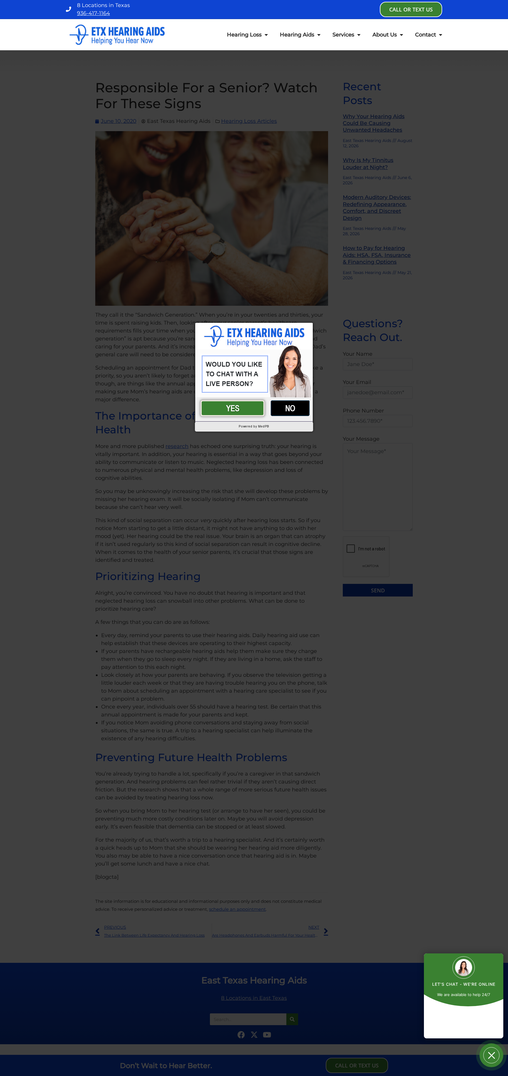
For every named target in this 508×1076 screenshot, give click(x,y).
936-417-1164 (93, 13)
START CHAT (463, 1016)
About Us (384, 34)
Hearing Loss (244, 34)
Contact (425, 34)
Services (343, 34)
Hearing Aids (297, 34)
